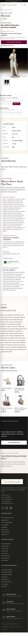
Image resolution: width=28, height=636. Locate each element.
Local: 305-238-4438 (5, 501)
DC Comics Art (4, 548)
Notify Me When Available (14, 42)
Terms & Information (5, 626)
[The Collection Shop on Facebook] (2, 508)
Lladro (6, 9)
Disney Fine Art (4, 550)
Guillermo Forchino (5, 555)
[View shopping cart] (25, 5)
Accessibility (4, 527)
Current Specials (5, 584)
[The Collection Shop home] (13, 5)
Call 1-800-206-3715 (14, 442)
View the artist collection (9, 370)
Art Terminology (4, 524)
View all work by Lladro (8, 310)
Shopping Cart (4, 534)
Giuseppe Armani (5, 546)
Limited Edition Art (5, 558)
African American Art (5, 543)
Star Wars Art (4, 577)
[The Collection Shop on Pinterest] (10, 508)
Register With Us (5, 529)
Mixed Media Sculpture (6, 574)
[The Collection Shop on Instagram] (6, 508)
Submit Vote (16, 103)
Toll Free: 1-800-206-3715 (7, 499)
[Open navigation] (3, 5)
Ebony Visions (4, 553)
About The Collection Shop (7, 517)
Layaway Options (5, 520)
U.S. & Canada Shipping (6, 522)
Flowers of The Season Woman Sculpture (21, 409)
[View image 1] (7, 82)
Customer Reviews (5, 532)
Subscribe (18, 626)
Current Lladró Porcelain (6, 569)
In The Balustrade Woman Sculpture (19, 389)
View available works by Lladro (7, 45)
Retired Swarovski (5, 579)
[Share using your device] (17, 112)
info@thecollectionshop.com (7, 503)
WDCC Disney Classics (6, 581)
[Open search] (22, 5)
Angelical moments (6, 388)
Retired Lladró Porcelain (6, 572)
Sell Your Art (4, 586)
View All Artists (4, 560)
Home (2, 9)
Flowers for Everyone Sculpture (7, 409)
